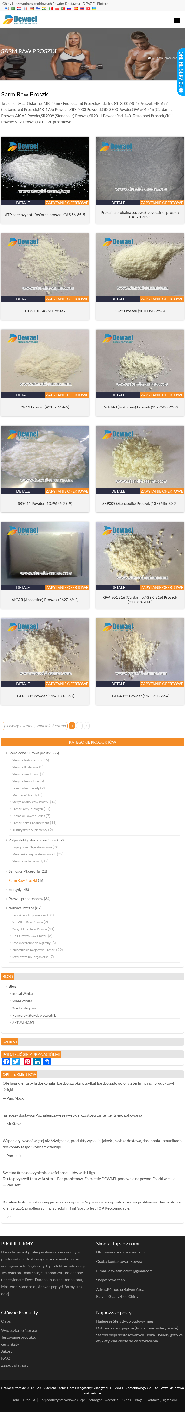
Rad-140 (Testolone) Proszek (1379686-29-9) (140, 407)
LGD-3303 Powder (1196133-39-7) (44, 695)
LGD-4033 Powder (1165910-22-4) (140, 695)
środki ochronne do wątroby (31, 943)
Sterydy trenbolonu (25, 781)
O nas (126, 1400)
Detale (23, 202)
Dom (15, 1400)
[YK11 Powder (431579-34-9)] (45, 390)
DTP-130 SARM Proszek (45, 310)
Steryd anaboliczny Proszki (30, 802)
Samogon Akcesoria (24, 871)
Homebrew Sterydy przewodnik (34, 1015)
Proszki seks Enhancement (30, 823)
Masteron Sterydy (24, 795)
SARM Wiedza (22, 1001)
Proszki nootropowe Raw (29, 915)
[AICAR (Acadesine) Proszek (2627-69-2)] (45, 583)
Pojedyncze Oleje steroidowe (32, 847)
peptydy (15, 889)
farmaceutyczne (21, 908)
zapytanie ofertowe (67, 202)
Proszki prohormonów (26, 899)
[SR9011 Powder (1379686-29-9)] (45, 486)
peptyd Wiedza (22, 994)
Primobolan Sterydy (26, 788)
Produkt (29, 1400)
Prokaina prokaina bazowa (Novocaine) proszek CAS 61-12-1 (140, 214)
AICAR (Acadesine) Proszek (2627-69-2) (45, 599)
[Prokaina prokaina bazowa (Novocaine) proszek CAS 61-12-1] (140, 198)
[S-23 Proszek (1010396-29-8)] (140, 294)
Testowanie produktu (18, 1337)
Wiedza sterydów (24, 1008)
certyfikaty (10, 1344)
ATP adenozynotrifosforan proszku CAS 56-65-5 (45, 214)
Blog (12, 986)
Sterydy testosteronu (27, 760)
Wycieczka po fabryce (19, 1330)
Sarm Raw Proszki (23, 880)
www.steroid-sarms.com (124, 1252)
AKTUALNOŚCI (23, 1022)
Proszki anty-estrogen (27, 809)
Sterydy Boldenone (25, 767)
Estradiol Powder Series (28, 816)
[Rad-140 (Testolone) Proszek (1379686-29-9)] (140, 390)
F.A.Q (5, 1358)
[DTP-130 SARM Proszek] (45, 294)
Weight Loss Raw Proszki (29, 929)
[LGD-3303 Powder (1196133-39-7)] (45, 679)
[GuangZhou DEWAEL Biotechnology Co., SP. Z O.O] (19, 22)
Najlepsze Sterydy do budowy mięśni (126, 1321)
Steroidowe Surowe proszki (30, 753)
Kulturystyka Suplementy (29, 830)
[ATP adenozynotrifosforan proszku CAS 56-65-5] (45, 198)
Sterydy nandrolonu (25, 774)
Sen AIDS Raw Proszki (27, 922)
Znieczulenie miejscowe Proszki (33, 950)
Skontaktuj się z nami (161, 1400)
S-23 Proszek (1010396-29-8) (140, 310)
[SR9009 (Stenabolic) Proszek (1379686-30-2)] (140, 486)
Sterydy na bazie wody (27, 861)
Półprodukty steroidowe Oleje (32, 840)
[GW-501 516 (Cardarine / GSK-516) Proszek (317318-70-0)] (140, 583)
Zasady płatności (15, 1365)
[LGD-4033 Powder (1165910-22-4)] (140, 679)
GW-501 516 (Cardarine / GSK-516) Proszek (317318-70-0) (140, 599)
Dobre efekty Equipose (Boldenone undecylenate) (137, 1328)
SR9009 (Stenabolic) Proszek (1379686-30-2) (140, 503)
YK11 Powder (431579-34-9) (45, 407)
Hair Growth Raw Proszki (29, 936)
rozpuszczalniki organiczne (30, 957)
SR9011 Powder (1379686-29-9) (45, 503)
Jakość (6, 1351)
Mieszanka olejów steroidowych (34, 854)
